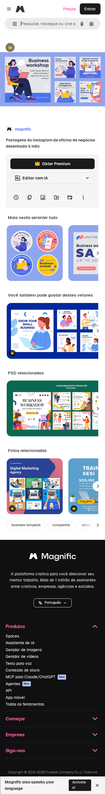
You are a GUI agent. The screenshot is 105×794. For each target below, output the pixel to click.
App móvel (15, 697)
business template (26, 525)
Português (53, 602)
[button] (53, 602)
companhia (61, 525)
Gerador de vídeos (22, 656)
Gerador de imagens (24, 649)
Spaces (12, 636)
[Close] (97, 785)
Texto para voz (19, 663)
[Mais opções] (83, 197)
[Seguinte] (98, 253)
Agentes (18, 683)
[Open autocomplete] (12, 24)
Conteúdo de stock (23, 670)
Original (36, 47)
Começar (15, 718)
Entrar (90, 8)
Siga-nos (15, 750)
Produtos (15, 626)
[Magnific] (52, 557)
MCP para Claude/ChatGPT (35, 676)
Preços (69, 8)
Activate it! (79, 785)
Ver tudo (49, 217)
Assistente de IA (20, 642)
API (9, 690)
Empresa (15, 734)
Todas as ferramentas (25, 704)
